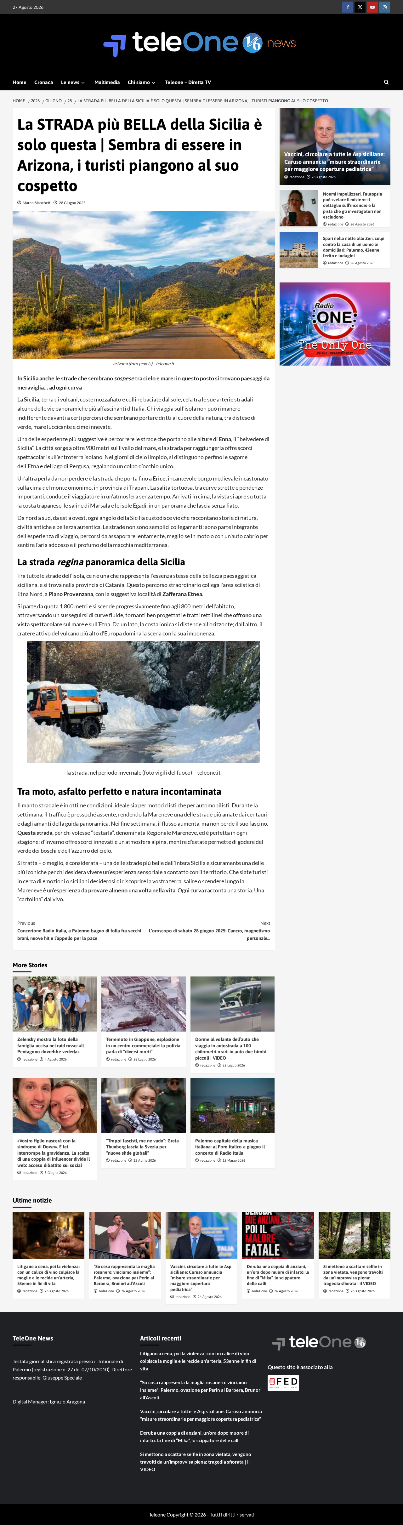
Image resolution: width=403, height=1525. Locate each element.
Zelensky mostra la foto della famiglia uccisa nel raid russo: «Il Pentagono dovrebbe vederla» (50, 1045)
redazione (29, 1059)
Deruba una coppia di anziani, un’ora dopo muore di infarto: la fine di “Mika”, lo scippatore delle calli (194, 1436)
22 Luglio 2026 (234, 1065)
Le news (70, 82)
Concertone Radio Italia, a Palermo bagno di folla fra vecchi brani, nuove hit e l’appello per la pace (79, 930)
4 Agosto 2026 (56, 1059)
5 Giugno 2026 (56, 1173)
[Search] (386, 82)
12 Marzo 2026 (234, 1160)
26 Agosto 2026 (324, 177)
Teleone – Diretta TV (188, 82)
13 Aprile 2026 (144, 1160)
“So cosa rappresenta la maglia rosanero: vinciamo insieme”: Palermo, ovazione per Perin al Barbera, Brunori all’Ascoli (201, 1390)
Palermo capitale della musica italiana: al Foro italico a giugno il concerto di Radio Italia (230, 1147)
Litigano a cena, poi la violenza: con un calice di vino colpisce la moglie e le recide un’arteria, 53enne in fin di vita (198, 1361)
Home (19, 82)
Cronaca (43, 82)
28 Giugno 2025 (72, 202)
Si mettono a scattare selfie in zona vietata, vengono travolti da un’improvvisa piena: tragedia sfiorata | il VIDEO (195, 1461)
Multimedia (107, 82)
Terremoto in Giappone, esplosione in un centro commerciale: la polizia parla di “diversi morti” (143, 1045)
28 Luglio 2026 (144, 1059)
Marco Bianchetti (37, 202)
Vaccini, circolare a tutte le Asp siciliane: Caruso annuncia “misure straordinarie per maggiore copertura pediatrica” (334, 162)
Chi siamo (139, 82)
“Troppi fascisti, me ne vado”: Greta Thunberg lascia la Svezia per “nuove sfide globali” (142, 1147)
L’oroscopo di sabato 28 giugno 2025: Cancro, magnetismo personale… (209, 930)
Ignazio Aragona (67, 1401)
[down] (83, 83)
